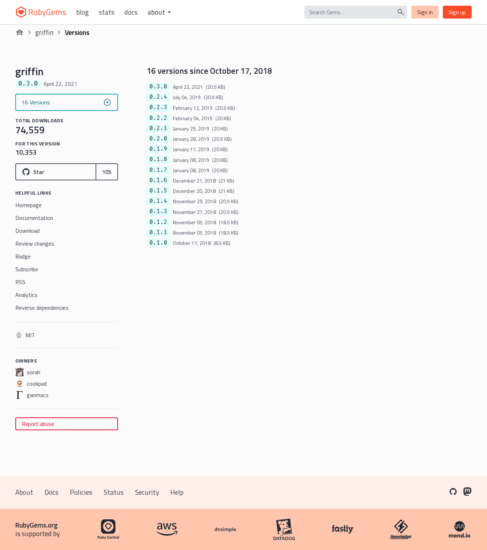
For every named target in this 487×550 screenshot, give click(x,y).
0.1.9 (158, 149)
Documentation (34, 218)
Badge (23, 256)
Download (27, 230)
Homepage (28, 205)
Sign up (457, 12)
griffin (44, 32)
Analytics (26, 295)
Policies (81, 492)
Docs (131, 12)
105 (107, 172)
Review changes (34, 243)
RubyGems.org (36, 525)
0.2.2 (158, 118)
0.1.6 (158, 180)
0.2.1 (158, 128)
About (24, 492)
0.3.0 (158, 86)
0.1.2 (158, 222)
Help (177, 492)
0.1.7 (158, 170)
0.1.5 (158, 190)
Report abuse (38, 424)
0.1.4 (158, 201)
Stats (106, 12)
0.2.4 (158, 97)
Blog (82, 12)
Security (147, 492)
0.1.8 (158, 159)
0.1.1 (158, 232)
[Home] (19, 32)
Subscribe (26, 269)
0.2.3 (158, 107)
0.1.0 (158, 242)
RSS (20, 282)
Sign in (425, 12)
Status (114, 492)
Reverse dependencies (41, 307)
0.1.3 (158, 211)
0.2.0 (158, 138)
